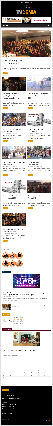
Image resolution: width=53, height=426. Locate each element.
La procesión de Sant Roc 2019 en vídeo (12, 130)
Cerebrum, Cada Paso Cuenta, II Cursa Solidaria (20, 350)
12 (17, 370)
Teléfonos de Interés (9, 395)
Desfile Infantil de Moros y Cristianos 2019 (37, 163)
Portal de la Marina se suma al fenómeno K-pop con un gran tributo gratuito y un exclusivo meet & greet (25, 294)
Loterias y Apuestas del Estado (9, 408)
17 (3, 372)
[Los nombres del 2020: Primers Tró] (39, 113)
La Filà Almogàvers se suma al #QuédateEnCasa (18, 62)
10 (3, 370)
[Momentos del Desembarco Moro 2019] (39, 180)
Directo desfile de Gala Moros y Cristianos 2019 (13, 197)
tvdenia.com (14, 66)
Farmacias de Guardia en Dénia (9, 404)
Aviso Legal (4, 402)
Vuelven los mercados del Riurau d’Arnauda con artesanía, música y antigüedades (30, 305)
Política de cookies (6, 411)
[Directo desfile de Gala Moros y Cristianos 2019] (14, 180)
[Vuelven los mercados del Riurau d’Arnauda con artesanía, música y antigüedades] (6, 304)
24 (3, 375)
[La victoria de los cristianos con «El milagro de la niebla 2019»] (39, 78)
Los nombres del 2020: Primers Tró (36, 130)
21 (31, 372)
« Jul (3, 381)
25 (10, 375)
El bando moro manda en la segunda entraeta (13, 230)
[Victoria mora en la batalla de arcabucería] (14, 147)
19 (17, 372)
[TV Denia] (3, 25)
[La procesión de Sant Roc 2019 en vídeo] (14, 113)
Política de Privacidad (7, 413)
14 (31, 370)
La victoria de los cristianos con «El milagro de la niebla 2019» (38, 96)
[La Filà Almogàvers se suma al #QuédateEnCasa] (26, 31)
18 (10, 372)
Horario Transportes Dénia (8, 406)
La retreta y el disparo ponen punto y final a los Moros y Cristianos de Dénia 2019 (13, 96)
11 (10, 370)
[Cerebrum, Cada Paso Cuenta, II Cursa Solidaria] (26, 332)
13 (24, 370)
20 (24, 372)
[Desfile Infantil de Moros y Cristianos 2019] (39, 147)
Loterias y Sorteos (8, 393)
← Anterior (5, 249)
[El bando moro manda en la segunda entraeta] (14, 213)
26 (17, 375)
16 (45, 370)
